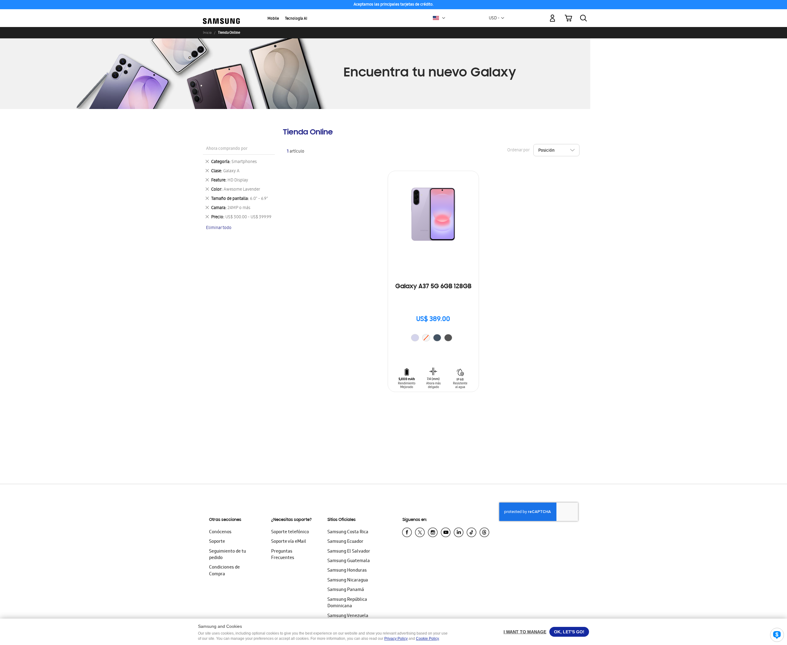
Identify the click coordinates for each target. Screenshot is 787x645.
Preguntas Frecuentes (282, 555)
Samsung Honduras (347, 570)
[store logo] (221, 14)
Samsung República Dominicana (347, 603)
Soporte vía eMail (288, 542)
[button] (443, 18)
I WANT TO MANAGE (525, 631)
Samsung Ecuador (345, 542)
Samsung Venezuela (347, 616)
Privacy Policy (396, 638)
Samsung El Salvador (348, 551)
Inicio (207, 32)
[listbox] (433, 338)
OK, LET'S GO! (569, 631)
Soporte (217, 542)
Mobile (273, 19)
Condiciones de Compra (224, 571)
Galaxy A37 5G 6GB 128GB (433, 286)
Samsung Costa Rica (347, 532)
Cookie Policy (427, 638)
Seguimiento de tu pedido (227, 555)
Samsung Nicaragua (347, 580)
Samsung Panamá (345, 590)
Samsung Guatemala (348, 561)
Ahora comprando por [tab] (226, 149)
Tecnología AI (296, 19)
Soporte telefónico (290, 532)
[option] (415, 337)
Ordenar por (518, 150)
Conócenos (220, 532)
